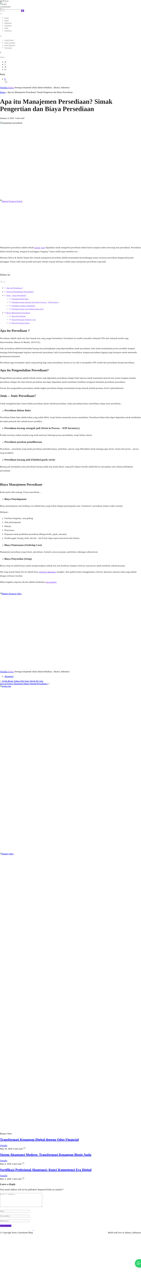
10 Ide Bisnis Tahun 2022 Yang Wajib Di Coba (22, 681)
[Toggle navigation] (1, 13)
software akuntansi (47, 572)
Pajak (6, 28)
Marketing (8, 23)
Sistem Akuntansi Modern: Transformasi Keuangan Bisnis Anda (45, 1154)
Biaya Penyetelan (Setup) (20, 323)
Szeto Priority (9, 40)
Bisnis (6, 20)
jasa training (51, 582)
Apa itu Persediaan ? (14, 288)
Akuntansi (8, 25)
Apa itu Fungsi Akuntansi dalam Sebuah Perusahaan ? (24, 683)
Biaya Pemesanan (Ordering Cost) (24, 320)
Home (6, 18)
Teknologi (7, 31)
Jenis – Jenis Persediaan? (16, 295)
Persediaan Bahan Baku (20, 299)
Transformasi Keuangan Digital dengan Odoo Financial (39, 1139)
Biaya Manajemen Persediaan (18, 313)
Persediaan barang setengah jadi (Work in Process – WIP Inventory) (35, 302)
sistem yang (39, 247)
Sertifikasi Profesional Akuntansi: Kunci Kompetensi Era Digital (45, 1170)
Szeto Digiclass (9, 45)
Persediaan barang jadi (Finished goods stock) (28, 309)
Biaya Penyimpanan (19, 316)
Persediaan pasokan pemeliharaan (23, 306)
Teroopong (8, 48)
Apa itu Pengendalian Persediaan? (20, 292)
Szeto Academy (9, 43)
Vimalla (7, 87)
